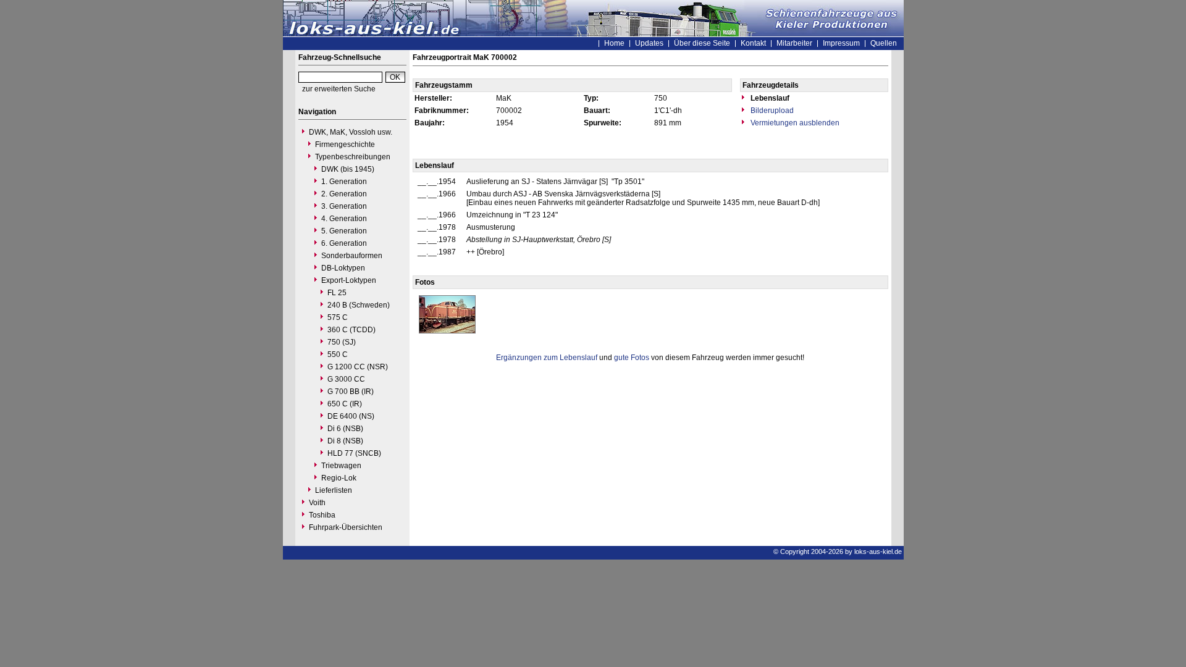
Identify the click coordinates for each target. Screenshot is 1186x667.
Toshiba (322, 515)
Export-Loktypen (348, 280)
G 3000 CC (346, 379)
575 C (337, 317)
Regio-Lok (338, 478)
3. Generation (344, 206)
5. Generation (344, 231)
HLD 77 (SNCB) (354, 453)
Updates (649, 43)
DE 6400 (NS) (350, 416)
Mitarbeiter (794, 43)
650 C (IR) (344, 404)
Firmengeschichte (345, 144)
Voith (317, 502)
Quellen (883, 43)
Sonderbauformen (351, 255)
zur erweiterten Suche (339, 89)
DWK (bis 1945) (347, 169)
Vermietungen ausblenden (794, 123)
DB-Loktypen (343, 268)
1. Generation (344, 181)
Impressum (841, 43)
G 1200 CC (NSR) (357, 367)
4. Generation (344, 218)
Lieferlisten (333, 490)
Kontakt (753, 43)
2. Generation (344, 194)
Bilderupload (771, 110)
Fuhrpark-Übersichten (345, 527)
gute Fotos (631, 357)
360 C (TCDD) (351, 329)
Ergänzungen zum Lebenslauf (546, 357)
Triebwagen (341, 465)
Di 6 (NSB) (345, 428)
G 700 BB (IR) (350, 391)
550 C (337, 354)
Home (614, 43)
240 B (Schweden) (358, 305)
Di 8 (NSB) (345, 441)
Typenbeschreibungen (352, 157)
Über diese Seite (702, 43)
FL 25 (337, 292)
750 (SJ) (341, 342)
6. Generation (344, 243)
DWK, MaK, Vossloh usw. (350, 132)
